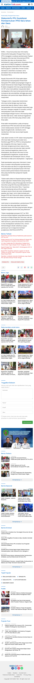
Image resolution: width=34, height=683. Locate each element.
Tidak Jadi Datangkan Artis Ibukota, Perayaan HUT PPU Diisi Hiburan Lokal (18, 631)
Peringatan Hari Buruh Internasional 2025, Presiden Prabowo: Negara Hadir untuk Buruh (21, 601)
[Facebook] (12, 668)
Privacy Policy (27, 675)
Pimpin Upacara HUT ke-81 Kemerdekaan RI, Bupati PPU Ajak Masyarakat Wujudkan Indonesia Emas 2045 (16, 240)
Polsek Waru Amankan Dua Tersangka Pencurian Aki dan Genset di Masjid (17, 532)
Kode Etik (19, 675)
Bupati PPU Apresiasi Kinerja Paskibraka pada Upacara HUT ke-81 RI (16, 236)
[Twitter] (15, 668)
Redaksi (15, 673)
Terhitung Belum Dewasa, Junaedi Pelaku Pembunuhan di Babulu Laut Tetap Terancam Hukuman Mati (17, 562)
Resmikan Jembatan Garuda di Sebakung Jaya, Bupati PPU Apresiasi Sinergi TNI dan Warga (16, 256)
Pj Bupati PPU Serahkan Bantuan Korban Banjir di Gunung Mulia (18, 637)
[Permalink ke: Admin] (2, 26)
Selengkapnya (16, 480)
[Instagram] (18, 668)
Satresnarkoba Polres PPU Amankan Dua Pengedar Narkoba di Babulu (15, 544)
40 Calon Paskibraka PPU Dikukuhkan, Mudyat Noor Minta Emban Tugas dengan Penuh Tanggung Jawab (15, 244)
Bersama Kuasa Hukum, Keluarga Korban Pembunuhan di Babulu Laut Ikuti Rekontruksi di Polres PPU (16, 556)
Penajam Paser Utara (13, 15)
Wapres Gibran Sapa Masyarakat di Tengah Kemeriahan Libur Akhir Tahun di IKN (24, 499)
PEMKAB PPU (5, 262)
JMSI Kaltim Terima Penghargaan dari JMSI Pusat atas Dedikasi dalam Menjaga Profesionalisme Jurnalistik (25, 515)
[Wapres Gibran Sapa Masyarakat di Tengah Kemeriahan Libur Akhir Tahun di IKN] (25, 493)
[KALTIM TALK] (12, 4)
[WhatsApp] (21, 668)
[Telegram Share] (28, 267)
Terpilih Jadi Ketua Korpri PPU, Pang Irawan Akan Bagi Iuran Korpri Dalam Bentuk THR (18, 643)
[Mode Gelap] (29, 4)
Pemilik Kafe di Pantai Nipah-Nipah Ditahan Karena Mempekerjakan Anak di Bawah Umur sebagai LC (15, 550)
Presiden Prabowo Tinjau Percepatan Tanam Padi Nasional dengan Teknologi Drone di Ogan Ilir (22, 608)
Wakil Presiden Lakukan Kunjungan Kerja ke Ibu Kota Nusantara (7, 515)
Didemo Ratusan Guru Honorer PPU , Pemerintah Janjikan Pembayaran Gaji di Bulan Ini (18, 626)
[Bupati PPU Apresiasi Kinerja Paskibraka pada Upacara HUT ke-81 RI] (8, 278)
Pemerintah (4, 15)
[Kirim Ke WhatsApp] (31, 267)
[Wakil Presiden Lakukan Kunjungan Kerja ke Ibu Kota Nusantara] (8, 508)
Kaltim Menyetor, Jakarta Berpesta (8, 498)
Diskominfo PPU (7, 579)
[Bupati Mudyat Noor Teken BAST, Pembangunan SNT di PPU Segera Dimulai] (25, 295)
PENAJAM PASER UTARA (17, 262)
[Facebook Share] (18, 267)
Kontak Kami (22, 673)
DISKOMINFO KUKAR (8, 583)
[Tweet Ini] (21, 267)
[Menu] (2, 4)
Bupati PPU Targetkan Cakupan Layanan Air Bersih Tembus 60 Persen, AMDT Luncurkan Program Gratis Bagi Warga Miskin (15, 252)
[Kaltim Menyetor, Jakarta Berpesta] (8, 493)
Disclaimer (17, 676)
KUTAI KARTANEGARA (20, 579)
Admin (6, 26)
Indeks (9, 673)
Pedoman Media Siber (9, 675)
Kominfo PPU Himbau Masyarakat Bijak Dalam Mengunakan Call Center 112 (18, 649)
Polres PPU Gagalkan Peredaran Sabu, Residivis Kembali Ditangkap (16, 538)
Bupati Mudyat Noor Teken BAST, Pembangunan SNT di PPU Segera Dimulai (16, 247)
